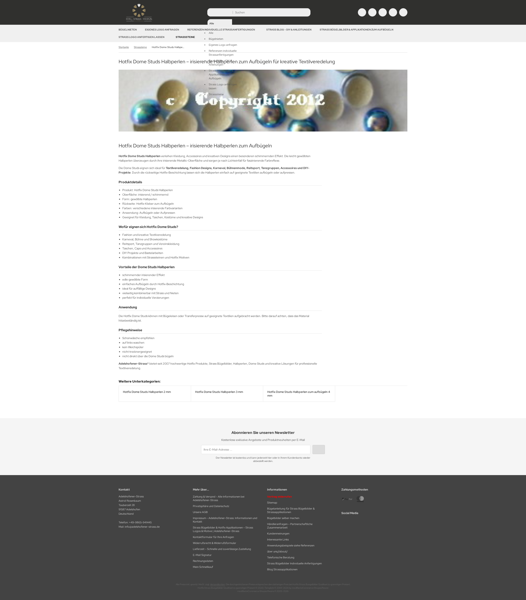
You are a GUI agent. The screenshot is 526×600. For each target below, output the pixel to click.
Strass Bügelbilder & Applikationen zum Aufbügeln (356, 29)
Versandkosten (217, 584)
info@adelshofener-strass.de (142, 526)
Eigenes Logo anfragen (162, 29)
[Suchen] (306, 12)
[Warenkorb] (393, 12)
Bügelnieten (128, 29)
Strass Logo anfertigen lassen (141, 37)
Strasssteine (185, 37)
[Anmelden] (372, 12)
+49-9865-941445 (140, 522)
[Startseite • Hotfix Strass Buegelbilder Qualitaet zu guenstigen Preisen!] (139, 21)
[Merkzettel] (383, 12)
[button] (220, 52)
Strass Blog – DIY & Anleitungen (288, 29)
